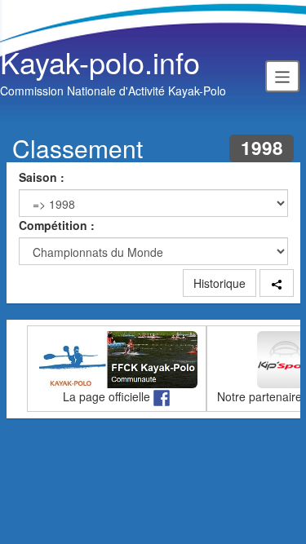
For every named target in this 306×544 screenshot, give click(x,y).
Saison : (41, 177)
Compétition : (57, 225)
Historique (219, 283)
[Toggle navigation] (282, 75)
